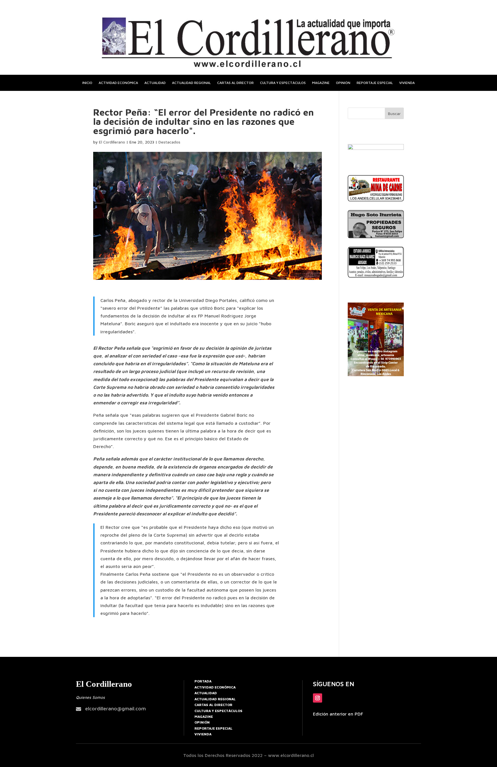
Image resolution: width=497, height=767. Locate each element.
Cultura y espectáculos (283, 83)
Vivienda (407, 83)
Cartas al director (235, 83)
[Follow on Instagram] (317, 698)
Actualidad (155, 83)
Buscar (394, 113)
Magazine (321, 83)
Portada (202, 681)
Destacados (169, 141)
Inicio (87, 83)
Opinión (343, 83)
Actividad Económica (215, 687)
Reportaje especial (375, 83)
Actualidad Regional (215, 699)
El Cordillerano (112, 141)
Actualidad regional (191, 83)
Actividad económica (118, 83)
